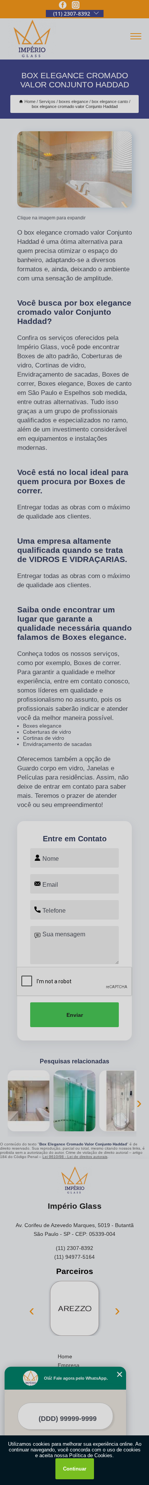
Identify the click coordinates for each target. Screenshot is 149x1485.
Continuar (74, 1469)
